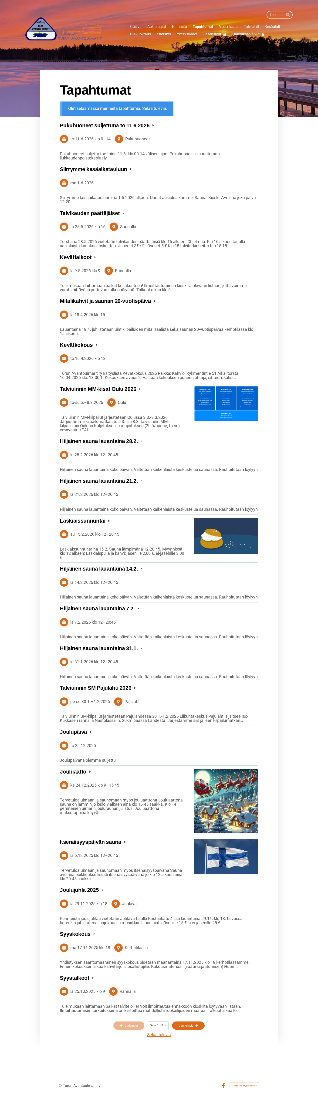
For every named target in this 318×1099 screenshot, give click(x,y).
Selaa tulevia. (154, 108)
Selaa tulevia (159, 1034)
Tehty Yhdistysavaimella (244, 1085)
